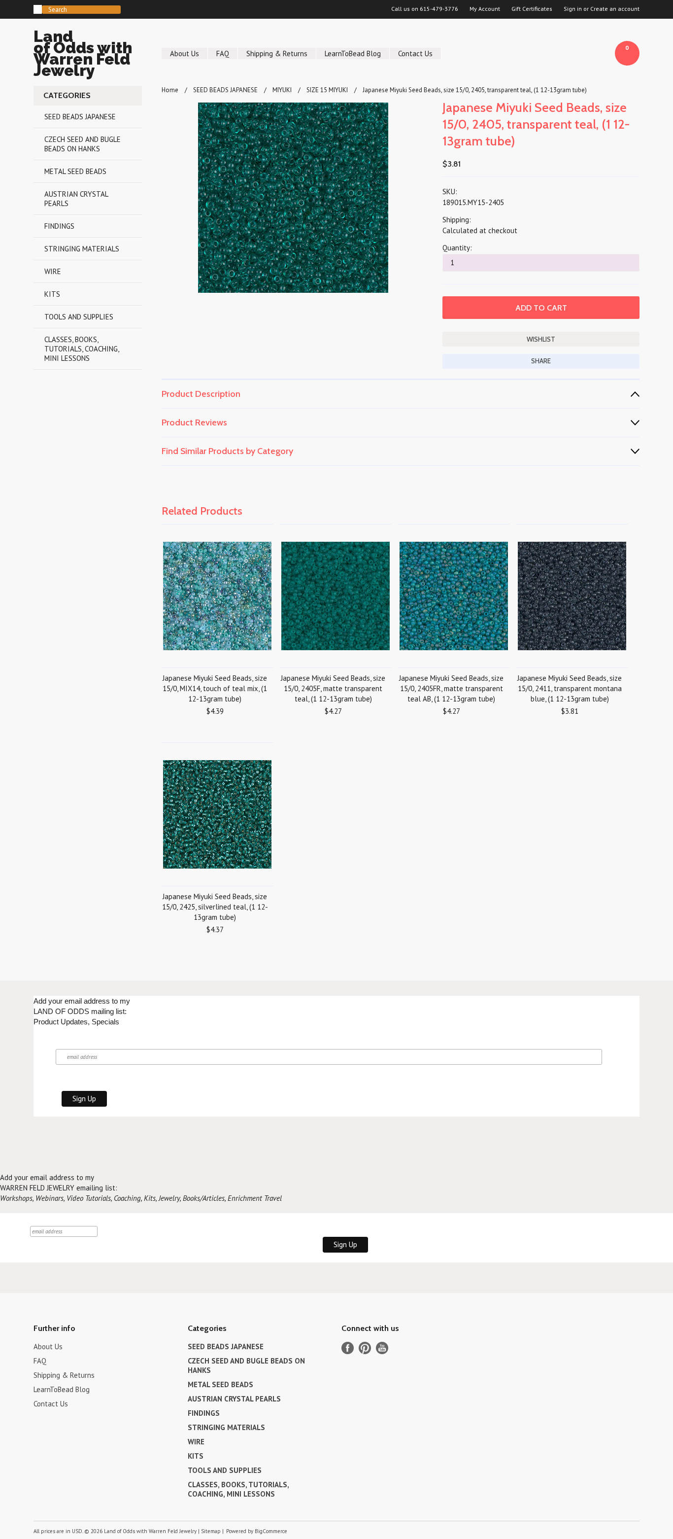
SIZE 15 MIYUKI (327, 90)
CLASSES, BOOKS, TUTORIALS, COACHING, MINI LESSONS (81, 349)
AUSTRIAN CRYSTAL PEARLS (76, 198)
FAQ (222, 53)
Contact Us (415, 53)
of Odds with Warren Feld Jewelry (83, 55)
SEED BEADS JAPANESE (80, 116)
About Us (184, 53)
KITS (52, 294)
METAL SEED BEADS (75, 171)
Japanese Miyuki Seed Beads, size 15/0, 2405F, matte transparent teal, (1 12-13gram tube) (333, 688)
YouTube (382, 1348)
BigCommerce (271, 1531)
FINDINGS (59, 226)
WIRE (52, 271)
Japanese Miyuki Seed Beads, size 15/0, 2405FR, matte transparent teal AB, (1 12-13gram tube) (451, 688)
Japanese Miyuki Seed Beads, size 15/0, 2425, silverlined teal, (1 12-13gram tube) (215, 907)
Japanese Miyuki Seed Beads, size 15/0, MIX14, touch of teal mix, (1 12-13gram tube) (215, 688)
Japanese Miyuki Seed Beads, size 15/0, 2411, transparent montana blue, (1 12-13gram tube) (569, 688)
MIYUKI (282, 90)
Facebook (347, 1348)
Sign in (573, 8)
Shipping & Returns (276, 53)
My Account (485, 8)
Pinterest (365, 1348)
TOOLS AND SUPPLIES (78, 316)
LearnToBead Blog (353, 53)
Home (170, 90)
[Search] (38, 9)
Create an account (614, 8)
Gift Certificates (531, 8)
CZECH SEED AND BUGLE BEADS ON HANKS (82, 144)
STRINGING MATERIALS (81, 248)
